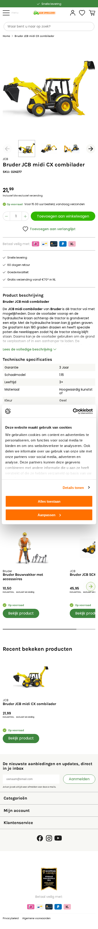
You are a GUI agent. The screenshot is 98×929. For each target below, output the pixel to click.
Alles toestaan (49, 501)
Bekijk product (21, 613)
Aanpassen (46, 515)
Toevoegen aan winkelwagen (63, 216)
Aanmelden (79, 779)
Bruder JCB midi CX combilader (29, 704)
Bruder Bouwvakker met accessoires (23, 577)
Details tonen (73, 487)
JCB (5, 159)
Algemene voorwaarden (36, 918)
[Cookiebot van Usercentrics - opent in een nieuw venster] (73, 411)
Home (6, 36)
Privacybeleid (11, 918)
